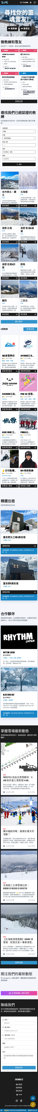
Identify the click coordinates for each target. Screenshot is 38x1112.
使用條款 (19, 1088)
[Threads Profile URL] (21, 1101)
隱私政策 (19, 1091)
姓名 (7, 1019)
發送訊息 (19, 1067)
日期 (3, 135)
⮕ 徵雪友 (25, 29)
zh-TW (20, 1094)
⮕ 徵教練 (12, 29)
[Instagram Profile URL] (17, 1101)
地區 (3, 148)
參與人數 (5, 142)
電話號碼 (10, 1035)
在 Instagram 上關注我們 (20, 993)
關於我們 (19, 1085)
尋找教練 (5, 206)
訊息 (4, 1052)
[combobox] (19, 131)
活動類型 (5, 128)
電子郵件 (8, 1027)
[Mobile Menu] (34, 2)
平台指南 (25, 2)
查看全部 (19, 101)
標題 (4, 1043)
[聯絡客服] (33, 1098)
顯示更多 (19, 322)
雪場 (3, 155)
